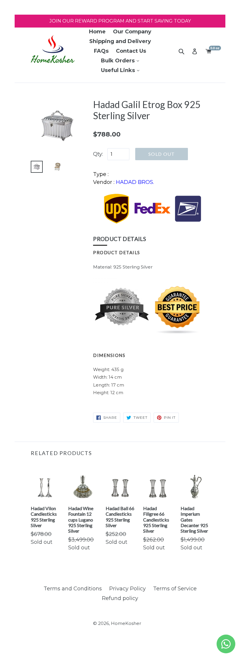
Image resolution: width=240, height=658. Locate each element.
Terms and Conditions (73, 588)
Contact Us (131, 51)
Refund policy (120, 598)
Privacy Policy (127, 588)
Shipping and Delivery (120, 41)
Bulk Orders (118, 60)
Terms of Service (175, 588)
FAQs (101, 51)
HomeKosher (126, 623)
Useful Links (118, 70)
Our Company (132, 31)
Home (97, 31)
